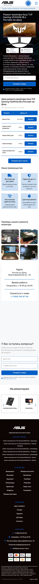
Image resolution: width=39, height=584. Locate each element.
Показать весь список (19, 161)
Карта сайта (34, 579)
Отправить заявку (19, 84)
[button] (3, 405)
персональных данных (18, 90)
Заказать (31, 119)
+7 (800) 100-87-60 (19, 296)
